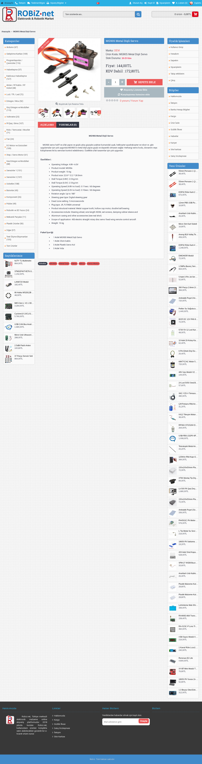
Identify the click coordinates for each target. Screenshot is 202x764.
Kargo (173, 116)
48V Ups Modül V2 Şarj (188, 372)
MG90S (53, 263)
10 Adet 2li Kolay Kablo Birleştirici (188, 340)
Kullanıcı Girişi (177, 47)
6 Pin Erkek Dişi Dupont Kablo (188, 351)
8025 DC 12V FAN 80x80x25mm (188, 319)
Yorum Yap (137, 100)
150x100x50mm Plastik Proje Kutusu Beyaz (188, 468)
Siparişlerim (176, 67)
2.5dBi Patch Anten (23, 346)
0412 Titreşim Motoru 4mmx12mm (188, 415)
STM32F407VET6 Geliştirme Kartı (24, 271)
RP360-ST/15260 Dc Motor (188, 425)
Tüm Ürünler (11, 246)
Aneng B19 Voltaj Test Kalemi (188, 235)
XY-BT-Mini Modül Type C (188, 669)
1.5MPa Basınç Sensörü (188, 266)
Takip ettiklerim (177, 74)
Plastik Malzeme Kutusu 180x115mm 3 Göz (188, 595)
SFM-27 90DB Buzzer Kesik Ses (188, 563)
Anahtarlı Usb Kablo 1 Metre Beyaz (188, 573)
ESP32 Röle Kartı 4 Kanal (188, 245)
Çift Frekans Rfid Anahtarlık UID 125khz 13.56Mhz (188, 404)
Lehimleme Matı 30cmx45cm (188, 605)
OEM (117, 50)
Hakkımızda (176, 96)
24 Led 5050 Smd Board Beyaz (188, 383)
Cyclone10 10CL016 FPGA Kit (24, 314)
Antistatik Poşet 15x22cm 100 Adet (188, 510)
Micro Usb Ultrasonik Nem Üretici (24, 335)
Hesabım (175, 54)
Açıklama (47, 124)
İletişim (174, 103)
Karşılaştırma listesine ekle (135, 94)
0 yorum (124, 100)
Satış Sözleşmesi (178, 156)
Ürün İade (175, 123)
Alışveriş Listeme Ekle (135, 90)
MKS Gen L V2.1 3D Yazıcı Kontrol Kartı (24, 303)
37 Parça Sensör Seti (24, 356)
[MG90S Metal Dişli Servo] (69, 69)
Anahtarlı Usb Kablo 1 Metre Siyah (188, 213)
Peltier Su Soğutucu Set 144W (188, 309)
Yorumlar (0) (68, 124)
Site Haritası (59, 736)
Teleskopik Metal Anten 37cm (188, 446)
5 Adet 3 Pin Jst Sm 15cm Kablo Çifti (188, 277)
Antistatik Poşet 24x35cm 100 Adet (188, 298)
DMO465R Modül (186, 256)
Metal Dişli (64, 263)
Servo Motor (93, 263)
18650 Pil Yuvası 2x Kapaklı (188, 679)
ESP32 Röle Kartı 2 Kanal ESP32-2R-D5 (188, 192)
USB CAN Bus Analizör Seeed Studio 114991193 (24, 324)
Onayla (143, 721)
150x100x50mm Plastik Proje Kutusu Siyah (188, 499)
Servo (74, 263)
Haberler (174, 136)
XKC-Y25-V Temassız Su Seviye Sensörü (188, 393)
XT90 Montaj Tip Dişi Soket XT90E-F (188, 478)
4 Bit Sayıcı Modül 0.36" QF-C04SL (188, 637)
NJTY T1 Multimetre (23, 261)
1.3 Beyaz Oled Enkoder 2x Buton (188, 690)
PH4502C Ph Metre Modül (188, 521)
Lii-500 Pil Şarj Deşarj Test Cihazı (188, 489)
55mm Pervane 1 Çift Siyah (188, 171)
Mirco (82, 263)
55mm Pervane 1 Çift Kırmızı (188, 182)
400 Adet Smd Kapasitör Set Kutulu (188, 552)
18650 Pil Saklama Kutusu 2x (188, 542)
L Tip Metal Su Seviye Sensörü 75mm (188, 531)
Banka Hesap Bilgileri (180, 109)
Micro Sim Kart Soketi (188, 224)
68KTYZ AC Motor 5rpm (188, 362)
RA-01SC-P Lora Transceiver (188, 626)
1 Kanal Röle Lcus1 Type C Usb (188, 648)
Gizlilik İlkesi (176, 129)
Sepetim (174, 60)
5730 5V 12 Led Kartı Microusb (188, 330)
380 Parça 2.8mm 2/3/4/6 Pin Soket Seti (188, 288)
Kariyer (174, 143)
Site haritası (176, 149)
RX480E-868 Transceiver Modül (188, 616)
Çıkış (173, 80)
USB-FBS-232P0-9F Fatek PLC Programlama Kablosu (188, 436)
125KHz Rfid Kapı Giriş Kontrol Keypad (188, 457)
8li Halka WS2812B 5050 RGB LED (24, 293)
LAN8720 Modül (22, 282)
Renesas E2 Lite (186, 658)
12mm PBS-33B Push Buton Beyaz (188, 203)
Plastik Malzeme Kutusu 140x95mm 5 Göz (188, 584)
